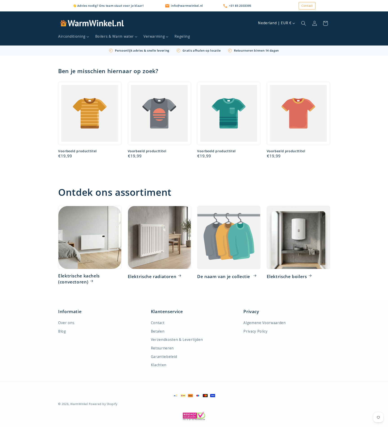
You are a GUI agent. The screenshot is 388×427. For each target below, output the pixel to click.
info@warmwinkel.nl (187, 6)
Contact (307, 6)
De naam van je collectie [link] (224, 276)
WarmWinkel (79, 404)
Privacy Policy (255, 331)
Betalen (158, 331)
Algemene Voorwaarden (264, 322)
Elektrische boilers (287, 276)
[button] (73, 36)
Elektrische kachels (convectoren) (79, 279)
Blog (62, 331)
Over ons (66, 322)
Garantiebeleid (164, 356)
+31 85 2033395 (240, 6)
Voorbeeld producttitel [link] (77, 151)
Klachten (158, 365)
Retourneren (162, 348)
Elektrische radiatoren (152, 276)
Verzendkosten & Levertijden (177, 339)
